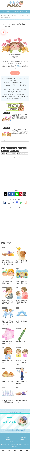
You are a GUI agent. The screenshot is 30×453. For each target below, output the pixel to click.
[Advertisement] (15, 173)
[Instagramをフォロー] (17, 202)
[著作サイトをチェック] (5, 202)
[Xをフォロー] (9, 202)
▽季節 (24, 148)
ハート (8, 153)
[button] (24, 194)
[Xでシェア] (5, 194)
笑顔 (4, 153)
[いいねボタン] (3, 32)
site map (22, 439)
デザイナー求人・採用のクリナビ (15, 430)
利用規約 (18, 66)
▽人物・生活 (10, 148)
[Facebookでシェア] (9, 194)
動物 (4, 148)
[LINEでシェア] (17, 194)
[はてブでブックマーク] (13, 194)
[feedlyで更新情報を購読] (21, 202)
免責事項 (8, 439)
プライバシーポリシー (15, 442)
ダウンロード (15, 73)
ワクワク (26, 153)
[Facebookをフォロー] (13, 202)
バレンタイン (6, 150)
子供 (12, 150)
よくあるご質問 (22, 437)
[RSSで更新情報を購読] (24, 202)
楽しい (19, 153)
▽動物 (17, 150)
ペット (14, 153)
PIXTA (22, 78)
